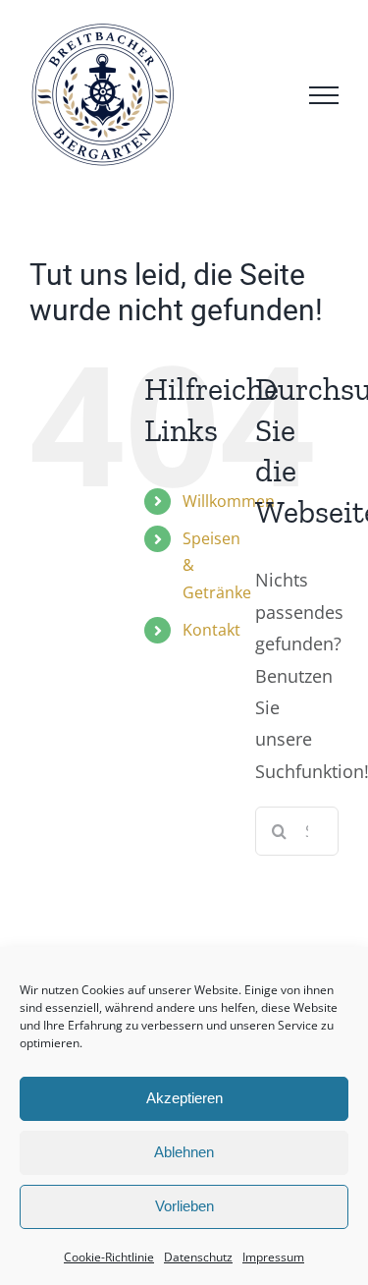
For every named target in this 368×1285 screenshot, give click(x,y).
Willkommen (229, 501)
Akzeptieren (184, 1097)
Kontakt (211, 630)
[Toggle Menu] (323, 95)
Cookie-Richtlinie (109, 1257)
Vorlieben (184, 1206)
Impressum (273, 1257)
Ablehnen (184, 1152)
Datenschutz (198, 1257)
